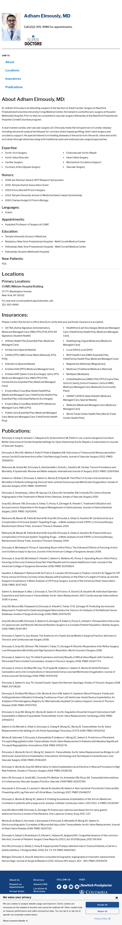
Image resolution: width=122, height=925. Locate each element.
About (9, 62)
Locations (12, 70)
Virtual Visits (16, 891)
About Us (14, 880)
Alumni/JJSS (40, 884)
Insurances (13, 78)
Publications (14, 87)
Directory (38, 880)
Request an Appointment (16, 885)
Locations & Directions (40, 890)
